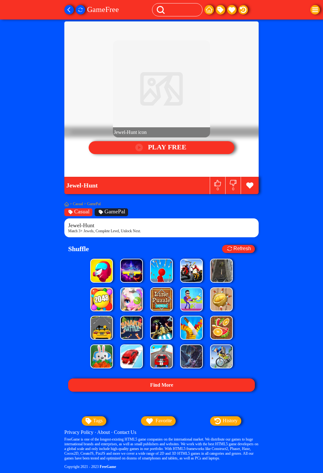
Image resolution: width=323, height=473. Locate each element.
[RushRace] (161, 356)
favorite (163, 420)
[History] (243, 9)
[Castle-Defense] (191, 356)
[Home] (209, 9)
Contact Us (125, 432)
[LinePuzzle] (161, 299)
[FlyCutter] (221, 299)
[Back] (69, 9)
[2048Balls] (101, 299)
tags (97, 420)
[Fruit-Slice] (221, 328)
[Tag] (220, 9)
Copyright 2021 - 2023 (90, 466)
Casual (78, 204)
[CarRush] (101, 328)
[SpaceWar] (161, 328)
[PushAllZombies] (131, 271)
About (103, 432)
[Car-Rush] (131, 356)
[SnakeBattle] (131, 328)
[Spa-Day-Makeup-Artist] (131, 299)
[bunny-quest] (101, 356)
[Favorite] (232, 9)
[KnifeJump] (191, 328)
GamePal (94, 204)
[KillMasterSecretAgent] (191, 299)
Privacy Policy (78, 432)
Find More (161, 385)
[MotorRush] (191, 271)
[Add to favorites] (250, 185)
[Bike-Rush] (221, 356)
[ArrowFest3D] (161, 271)
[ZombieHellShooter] (221, 271)
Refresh (242, 248)
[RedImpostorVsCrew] (101, 271)
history (229, 420)
